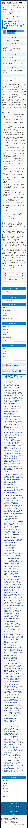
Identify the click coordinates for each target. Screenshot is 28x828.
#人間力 (15, 418)
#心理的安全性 (15, 515)
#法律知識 (6, 592)
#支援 (5, 413)
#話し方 (12, 752)
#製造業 (5, 731)
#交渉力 (16, 411)
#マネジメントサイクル (9, 419)
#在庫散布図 (20, 455)
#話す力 (9, 621)
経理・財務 (6, 326)
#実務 (19, 696)
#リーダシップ (14, 497)
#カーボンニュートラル (13, 565)
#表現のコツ (11, 560)
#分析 (21, 636)
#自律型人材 (16, 400)
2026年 (6, 783)
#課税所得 (11, 561)
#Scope (5, 565)
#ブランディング (7, 637)
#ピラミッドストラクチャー (10, 485)
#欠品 (13, 456)
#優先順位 (13, 555)
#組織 (17, 673)
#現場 (15, 765)
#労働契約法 (14, 657)
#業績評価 (6, 700)
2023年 (6, 791)
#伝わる (14, 482)
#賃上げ (5, 442)
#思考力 (11, 401)
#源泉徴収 (6, 771)
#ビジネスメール (15, 689)
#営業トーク (6, 453)
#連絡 (19, 553)
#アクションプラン (15, 579)
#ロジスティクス (17, 544)
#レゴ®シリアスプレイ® (9, 574)
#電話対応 (11, 678)
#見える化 (16, 712)
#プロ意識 (6, 762)
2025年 (6, 786)
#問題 (10, 768)
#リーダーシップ (18, 728)
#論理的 (9, 484)
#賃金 (10, 742)
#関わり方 (14, 595)
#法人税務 (16, 770)
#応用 (19, 678)
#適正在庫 (6, 455)
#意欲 (14, 481)
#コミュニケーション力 (12, 578)
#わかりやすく (7, 552)
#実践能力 (6, 568)
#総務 (5, 746)
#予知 (10, 696)
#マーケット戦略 (13, 610)
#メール (10, 663)
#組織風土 (20, 513)
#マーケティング (16, 637)
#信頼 (5, 624)
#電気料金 (15, 534)
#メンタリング (7, 726)
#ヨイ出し (14, 406)
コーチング (13, 214)
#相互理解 (15, 573)
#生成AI (16, 529)
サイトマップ (14, 814)
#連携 (14, 537)
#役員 (10, 705)
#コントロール (7, 440)
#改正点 (19, 406)
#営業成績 (19, 498)
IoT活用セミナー (8, 337)
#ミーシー (12, 450)
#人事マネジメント (15, 389)
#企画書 (18, 699)
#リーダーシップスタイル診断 (16, 426)
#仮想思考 (16, 611)
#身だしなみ (6, 479)
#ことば (18, 482)
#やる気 (11, 618)
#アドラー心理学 (7, 473)
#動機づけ (6, 587)
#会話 (13, 500)
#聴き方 (11, 739)
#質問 (19, 658)
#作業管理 (11, 707)
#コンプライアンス (8, 720)
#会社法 (15, 548)
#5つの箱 (6, 432)
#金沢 (16, 684)
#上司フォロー (12, 587)
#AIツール (13, 385)
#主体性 (18, 387)
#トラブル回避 (16, 662)
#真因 (12, 550)
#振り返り (6, 594)
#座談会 (20, 534)
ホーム (4, 5)
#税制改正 (14, 694)
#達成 (21, 481)
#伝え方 (16, 733)
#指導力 (12, 605)
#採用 (12, 607)
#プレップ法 (12, 597)
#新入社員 (17, 757)
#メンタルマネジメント (16, 511)
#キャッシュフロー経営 (9, 676)
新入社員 (6, 307)
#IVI (5, 536)
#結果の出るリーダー (8, 506)
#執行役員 (10, 548)
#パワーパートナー (17, 624)
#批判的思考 (6, 447)
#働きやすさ (6, 710)
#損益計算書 (17, 666)
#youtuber (15, 495)
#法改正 (14, 445)
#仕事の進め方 (7, 511)
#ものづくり (20, 765)
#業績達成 (19, 397)
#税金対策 (16, 561)
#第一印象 (9, 477)
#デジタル (10, 729)
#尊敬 (14, 405)
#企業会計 (16, 427)
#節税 (5, 655)
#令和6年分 (6, 513)
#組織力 (15, 447)
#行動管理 (11, 611)
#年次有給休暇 (7, 616)
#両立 (5, 384)
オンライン (7, 214)
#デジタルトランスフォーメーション (12, 723)
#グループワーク (17, 429)
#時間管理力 (6, 605)
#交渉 (13, 523)
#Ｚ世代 (12, 453)
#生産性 (19, 691)
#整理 (5, 421)
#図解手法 (18, 587)
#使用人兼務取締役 (8, 647)
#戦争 (21, 435)
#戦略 (5, 582)
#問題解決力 (18, 676)
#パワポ (5, 537)
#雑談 (5, 484)
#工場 (19, 754)
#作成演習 (16, 560)
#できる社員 (14, 691)
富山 (17, 213)
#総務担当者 (13, 681)
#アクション (14, 557)
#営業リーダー (7, 713)
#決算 (21, 626)
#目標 (17, 481)
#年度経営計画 (7, 519)
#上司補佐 (21, 707)
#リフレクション (13, 410)
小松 (5, 353)
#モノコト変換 (7, 403)
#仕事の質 (16, 506)
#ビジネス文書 (7, 691)
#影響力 (5, 595)
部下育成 (6, 216)
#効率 (5, 408)
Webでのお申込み (14, 279)
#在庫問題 (13, 563)
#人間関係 (6, 678)
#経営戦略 (6, 401)
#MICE (5, 555)
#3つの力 (15, 461)
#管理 (5, 697)
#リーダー (6, 755)
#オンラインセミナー (8, 652)
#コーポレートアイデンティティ (11, 414)
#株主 (10, 589)
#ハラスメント (17, 744)
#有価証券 (14, 458)
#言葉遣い (21, 494)
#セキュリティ (7, 645)
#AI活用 (9, 385)
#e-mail (13, 542)
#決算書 (14, 767)
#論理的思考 (6, 734)
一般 (5, 340)
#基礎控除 (6, 437)
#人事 (16, 717)
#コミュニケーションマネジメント (11, 620)
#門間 (22, 634)
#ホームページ (7, 639)
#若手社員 (6, 684)
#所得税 (5, 548)
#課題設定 (6, 602)
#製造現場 (6, 718)
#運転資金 (14, 602)
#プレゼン (16, 752)
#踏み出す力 (12, 508)
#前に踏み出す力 (7, 463)
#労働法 (21, 742)
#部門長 (19, 641)
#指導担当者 (11, 540)
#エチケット (12, 762)
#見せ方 (9, 408)
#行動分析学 (10, 624)
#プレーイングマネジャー (14, 725)
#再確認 (11, 594)
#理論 (10, 602)
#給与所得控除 (12, 437)
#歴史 (5, 490)
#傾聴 (10, 699)
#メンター (14, 705)
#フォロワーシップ (16, 536)
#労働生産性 (11, 442)
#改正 (15, 568)
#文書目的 (21, 456)
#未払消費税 (6, 505)
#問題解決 (17, 762)
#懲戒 (19, 615)
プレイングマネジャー (9, 213)
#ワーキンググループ (13, 644)
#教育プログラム (13, 668)
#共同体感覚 (20, 633)
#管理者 (9, 607)
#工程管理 (20, 705)
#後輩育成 (10, 558)
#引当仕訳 (12, 505)
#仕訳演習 (11, 626)
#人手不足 (11, 434)
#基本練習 (14, 393)
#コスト (21, 442)
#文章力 (5, 663)
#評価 (13, 697)
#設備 (19, 694)
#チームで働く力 (7, 510)
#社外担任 (6, 705)
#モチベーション (15, 726)
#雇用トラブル (7, 704)
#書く (16, 456)
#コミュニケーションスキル (16, 613)
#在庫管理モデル (13, 455)
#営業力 (16, 679)
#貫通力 (10, 595)
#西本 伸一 (6, 527)
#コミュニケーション (8, 760)
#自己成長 (6, 410)
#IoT (18, 741)
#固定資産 (20, 458)
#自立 (22, 666)
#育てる (5, 560)
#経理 (16, 702)
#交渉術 (17, 523)
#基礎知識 (6, 589)
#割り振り (16, 431)
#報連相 (14, 741)
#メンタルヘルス (7, 569)
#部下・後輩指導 (7, 487)
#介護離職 (15, 443)
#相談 (8, 555)
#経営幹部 (15, 729)
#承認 (18, 557)
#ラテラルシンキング (8, 422)
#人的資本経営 (14, 466)
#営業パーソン (14, 628)
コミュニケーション (9, 218)
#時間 (21, 620)
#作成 (8, 582)
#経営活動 (9, 413)
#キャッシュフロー (8, 747)
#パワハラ (11, 744)
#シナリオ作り (16, 558)
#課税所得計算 (7, 563)
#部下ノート (18, 419)
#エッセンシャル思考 (8, 424)
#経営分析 (11, 666)
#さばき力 (21, 411)
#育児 (8, 384)
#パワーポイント (19, 731)
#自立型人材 (6, 670)
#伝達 (5, 431)
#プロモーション (15, 639)
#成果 (15, 516)
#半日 (5, 642)
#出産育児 (6, 482)
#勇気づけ (12, 623)
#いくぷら (18, 445)
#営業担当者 (16, 571)
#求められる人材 (7, 448)
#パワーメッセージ (8, 662)
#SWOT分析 (6, 702)
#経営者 (5, 729)
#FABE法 (6, 599)
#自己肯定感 (14, 397)
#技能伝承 (6, 754)
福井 (5, 356)
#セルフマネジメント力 (15, 582)
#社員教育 (13, 736)
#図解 (10, 700)
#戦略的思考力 (7, 389)
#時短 (13, 463)
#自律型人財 (20, 516)
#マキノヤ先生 (7, 497)
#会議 (15, 749)
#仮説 (11, 573)
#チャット (21, 529)
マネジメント (13, 216)
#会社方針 (21, 581)
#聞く (12, 408)
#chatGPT (11, 529)
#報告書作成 (15, 663)
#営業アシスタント (17, 650)
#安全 (15, 754)
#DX (13, 721)
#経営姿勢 (15, 647)
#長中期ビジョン (7, 581)
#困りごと (20, 510)
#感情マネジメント (8, 481)
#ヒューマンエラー (16, 763)
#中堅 (15, 658)
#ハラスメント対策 (17, 590)
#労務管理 (6, 742)
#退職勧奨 (15, 489)
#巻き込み (14, 473)
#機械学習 (14, 696)
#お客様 (17, 500)
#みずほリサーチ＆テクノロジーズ (11, 636)
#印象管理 (15, 494)
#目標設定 (9, 697)
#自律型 (5, 644)
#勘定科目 (11, 524)
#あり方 (5, 518)
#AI (16, 608)
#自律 (19, 448)
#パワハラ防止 (7, 566)
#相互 (17, 405)
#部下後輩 (15, 513)
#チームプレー (19, 600)
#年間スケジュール (8, 503)
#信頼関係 (20, 595)
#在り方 (17, 439)
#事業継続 (9, 492)
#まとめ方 (10, 537)
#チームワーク (12, 755)
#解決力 (13, 403)
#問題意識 (13, 531)
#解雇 (17, 742)
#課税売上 (11, 460)
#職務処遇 (18, 392)
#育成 (16, 581)
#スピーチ (13, 645)
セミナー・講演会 (12, 5)
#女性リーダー (19, 697)
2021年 (6, 796)
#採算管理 (6, 768)
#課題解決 (9, 469)
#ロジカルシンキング (8, 733)
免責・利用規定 (14, 803)
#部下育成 (18, 755)
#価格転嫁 (16, 442)
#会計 (5, 694)
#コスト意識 (6, 429)
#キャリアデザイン (11, 603)
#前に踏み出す (19, 398)
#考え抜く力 (18, 508)
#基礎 (15, 678)
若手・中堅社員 (7, 310)
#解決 (17, 563)
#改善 (22, 762)
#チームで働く (12, 398)
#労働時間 (6, 671)
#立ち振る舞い (7, 658)
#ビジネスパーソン (8, 400)
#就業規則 (12, 717)
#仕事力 (18, 642)
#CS (19, 738)
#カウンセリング (7, 406)
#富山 (5, 687)
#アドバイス (18, 623)
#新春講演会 (18, 490)
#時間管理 (17, 463)
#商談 (22, 750)
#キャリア (6, 699)
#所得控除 (12, 702)
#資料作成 (6, 666)
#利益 (21, 476)
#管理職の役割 (18, 432)
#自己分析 (6, 461)
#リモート (21, 729)
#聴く (21, 500)
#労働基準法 (6, 717)
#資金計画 (12, 708)
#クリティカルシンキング (16, 421)
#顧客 (11, 650)
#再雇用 (5, 590)
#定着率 (5, 540)
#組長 (5, 498)
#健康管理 (10, 590)
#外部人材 (6, 435)
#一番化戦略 (16, 401)
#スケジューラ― (12, 464)
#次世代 (21, 400)
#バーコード (12, 539)
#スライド (6, 561)
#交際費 (21, 561)
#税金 (13, 771)
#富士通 (14, 527)
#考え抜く (6, 398)
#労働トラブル (7, 641)
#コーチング (6, 752)
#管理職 (5, 725)
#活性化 (14, 654)
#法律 (5, 721)
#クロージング (19, 683)
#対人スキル (13, 600)
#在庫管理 (19, 654)
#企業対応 (16, 384)
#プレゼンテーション (8, 715)
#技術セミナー (12, 718)
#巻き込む (17, 408)
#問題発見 (19, 584)
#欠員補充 (6, 434)
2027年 (6, 780)
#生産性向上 (6, 708)
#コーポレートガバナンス (9, 673)
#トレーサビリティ (8, 534)
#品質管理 (6, 707)
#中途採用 (6, 418)
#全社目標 (6, 476)
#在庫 (5, 765)
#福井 (12, 658)
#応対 (5, 477)
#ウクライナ (12, 435)
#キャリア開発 (7, 579)
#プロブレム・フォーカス (9, 471)
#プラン (21, 560)
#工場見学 (9, 642)
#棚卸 (10, 458)
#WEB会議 (14, 615)
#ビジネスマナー (15, 759)
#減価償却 (6, 460)
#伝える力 (13, 713)
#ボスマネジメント (8, 532)
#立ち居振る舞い (16, 477)
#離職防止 (6, 539)
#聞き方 (11, 675)
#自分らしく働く (7, 523)
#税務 (10, 771)
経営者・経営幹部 (8, 318)
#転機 (18, 385)
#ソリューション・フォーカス (10, 521)
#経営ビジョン (12, 665)
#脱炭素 (21, 563)
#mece (13, 484)
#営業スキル (6, 681)
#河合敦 (13, 490)
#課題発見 (20, 548)
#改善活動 (18, 555)
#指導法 (16, 547)
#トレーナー (6, 650)
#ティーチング (7, 736)
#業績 (21, 523)
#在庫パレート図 (7, 456)
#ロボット (6, 529)
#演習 (5, 578)
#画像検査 (6, 610)
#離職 (16, 607)
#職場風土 (11, 516)
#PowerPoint (19, 713)
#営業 (18, 750)
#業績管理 (21, 739)
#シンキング (6, 623)
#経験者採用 (17, 416)
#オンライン (14, 750)
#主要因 (9, 550)
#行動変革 (6, 411)
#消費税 (21, 770)
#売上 (11, 429)
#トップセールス (7, 500)
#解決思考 (20, 521)
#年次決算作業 (18, 505)
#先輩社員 (6, 654)
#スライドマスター (8, 544)
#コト (5, 385)
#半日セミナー (7, 466)
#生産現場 (9, 721)
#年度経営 (6, 665)
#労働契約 (16, 715)
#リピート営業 (7, 542)
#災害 (13, 492)
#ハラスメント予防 (8, 629)
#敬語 (22, 477)
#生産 (8, 765)
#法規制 (11, 502)
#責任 (19, 647)
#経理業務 (16, 626)
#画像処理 (20, 608)
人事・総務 (6, 332)
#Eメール (6, 524)
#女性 (10, 671)
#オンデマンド (18, 539)
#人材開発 (20, 686)
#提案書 (14, 699)
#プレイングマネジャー (9, 553)
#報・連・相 (6, 683)
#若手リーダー (12, 387)
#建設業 (14, 642)
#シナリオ (6, 660)
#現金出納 (6, 458)
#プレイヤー (18, 450)
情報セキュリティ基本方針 (14, 806)
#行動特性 (19, 692)
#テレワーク (12, 684)
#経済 (11, 634)
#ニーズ (19, 610)
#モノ (20, 384)
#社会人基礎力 (19, 621)
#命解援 (13, 621)
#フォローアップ (16, 592)
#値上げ (5, 443)
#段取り (16, 652)
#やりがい (6, 516)
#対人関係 (6, 508)
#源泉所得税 (6, 770)
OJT (19, 214)
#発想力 (20, 547)
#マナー (16, 686)
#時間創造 (16, 422)
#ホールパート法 (19, 597)
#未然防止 (16, 655)
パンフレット (14, 274)
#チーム (21, 712)
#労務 (5, 550)
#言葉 (11, 655)
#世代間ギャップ (18, 453)
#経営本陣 (20, 474)
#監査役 (15, 502)
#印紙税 (17, 768)
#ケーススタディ (11, 687)
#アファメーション (8, 405)
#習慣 (18, 410)
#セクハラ (6, 744)
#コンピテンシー (13, 692)
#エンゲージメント (8, 584)
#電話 (15, 738)
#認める (20, 460)
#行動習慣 (11, 411)
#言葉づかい (6, 679)
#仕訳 (5, 741)
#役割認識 (20, 586)
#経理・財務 (18, 771)
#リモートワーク (16, 569)
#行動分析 (9, 498)
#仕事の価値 (6, 395)
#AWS (17, 736)
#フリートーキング (8, 495)
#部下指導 (6, 626)
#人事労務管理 (12, 660)
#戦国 (5, 492)
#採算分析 (9, 746)
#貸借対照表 (19, 767)
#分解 (16, 526)
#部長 (12, 552)
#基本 (5, 621)
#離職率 (18, 440)
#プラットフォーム (17, 629)
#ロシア (17, 435)
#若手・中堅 (18, 687)
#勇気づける (6, 634)
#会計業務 (15, 503)
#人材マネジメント (8, 468)
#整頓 (8, 421)
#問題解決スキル (7, 615)
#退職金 (20, 616)
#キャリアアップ (15, 566)
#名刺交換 (17, 479)
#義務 (10, 649)
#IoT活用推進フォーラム (9, 608)
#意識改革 (6, 668)
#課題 (13, 768)
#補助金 (20, 495)
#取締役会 (6, 502)
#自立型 (16, 550)
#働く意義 (19, 393)
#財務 (12, 704)
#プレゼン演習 (11, 599)
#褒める (16, 460)
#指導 (13, 581)
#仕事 (11, 384)
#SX (11, 527)
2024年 (6, 788)
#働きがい (20, 497)
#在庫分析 (6, 545)
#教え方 (5, 558)
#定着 (5, 607)
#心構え (20, 652)
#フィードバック (7, 586)
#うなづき (10, 452)
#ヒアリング (13, 683)
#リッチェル (20, 527)
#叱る (19, 447)
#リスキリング (7, 531)
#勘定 (5, 603)
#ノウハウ (11, 754)
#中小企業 (6, 675)
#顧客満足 (6, 739)
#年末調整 (21, 700)
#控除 (17, 464)
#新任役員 (19, 668)
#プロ (11, 447)
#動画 (21, 637)
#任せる (12, 427)
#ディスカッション (17, 670)
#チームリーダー (7, 515)
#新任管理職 (11, 432)
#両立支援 (10, 443)
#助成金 (11, 494)
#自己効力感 (6, 427)
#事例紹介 (6, 692)
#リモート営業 (7, 628)
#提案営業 (15, 452)
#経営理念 (6, 618)
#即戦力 (11, 418)
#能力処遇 (13, 392)
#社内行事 (6, 416)
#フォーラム (19, 537)
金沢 (5, 351)
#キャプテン (6, 600)
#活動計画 (11, 568)
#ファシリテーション (8, 749)
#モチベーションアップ (9, 757)
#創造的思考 (6, 450)
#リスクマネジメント (18, 720)
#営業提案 (6, 611)
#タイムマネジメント (15, 710)
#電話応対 (9, 741)
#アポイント (15, 649)
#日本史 (9, 490)
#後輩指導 (15, 747)
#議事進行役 (6, 613)
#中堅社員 (11, 728)
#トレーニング (7, 557)
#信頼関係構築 (17, 540)
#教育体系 (11, 738)
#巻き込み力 (15, 586)
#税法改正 (9, 694)
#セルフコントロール (8, 686)
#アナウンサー (10, 431)
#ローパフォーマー (8, 489)
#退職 (13, 742)
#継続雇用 (20, 468)
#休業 (10, 592)
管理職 (21, 213)
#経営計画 (15, 739)
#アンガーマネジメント (14, 545)
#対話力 (15, 584)
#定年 (18, 589)
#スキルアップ (7, 657)
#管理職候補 (16, 618)
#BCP (17, 492)
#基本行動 (16, 760)
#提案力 (12, 679)
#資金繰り (9, 767)
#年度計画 (21, 663)
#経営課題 (15, 474)
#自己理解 (18, 603)
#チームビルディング (8, 576)
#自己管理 (6, 426)
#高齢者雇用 (16, 390)
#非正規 (14, 589)
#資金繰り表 (20, 602)
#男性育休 (13, 440)
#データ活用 (14, 641)
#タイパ (5, 464)
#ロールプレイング (8, 571)
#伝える (14, 498)
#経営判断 (14, 746)
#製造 (11, 765)
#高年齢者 (15, 468)
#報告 (16, 553)
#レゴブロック (17, 576)
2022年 (6, 794)
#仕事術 (5, 452)
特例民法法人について (14, 811)
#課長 (22, 605)
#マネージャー (7, 689)
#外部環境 (15, 518)
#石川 (11, 631)
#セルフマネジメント (8, 712)
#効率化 (16, 707)
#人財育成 (18, 665)
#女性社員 (6, 728)
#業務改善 (9, 763)
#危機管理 (18, 681)
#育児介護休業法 (7, 445)
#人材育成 (6, 738)
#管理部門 (11, 416)
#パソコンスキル (14, 734)
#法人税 (12, 770)
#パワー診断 (15, 448)
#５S (5, 763)
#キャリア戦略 (7, 397)
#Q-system (8, 536)
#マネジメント (7, 759)
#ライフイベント (19, 395)
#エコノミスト (16, 634)
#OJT (21, 752)
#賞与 (16, 616)
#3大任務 (20, 489)
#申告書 (21, 464)
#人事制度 (14, 671)
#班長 (10, 654)
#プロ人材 (16, 434)
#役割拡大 (6, 387)
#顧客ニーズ (15, 510)
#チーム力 (6, 547)
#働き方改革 (18, 708)
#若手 (8, 655)
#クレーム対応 (16, 532)
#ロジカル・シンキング (9, 526)
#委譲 (21, 431)
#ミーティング (7, 750)
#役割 (11, 670)
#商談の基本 (16, 675)
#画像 (21, 741)
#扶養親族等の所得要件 (9, 439)
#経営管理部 (15, 700)
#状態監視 (6, 696)
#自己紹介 (6, 597)
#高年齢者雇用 (7, 392)
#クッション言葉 (7, 393)
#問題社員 (14, 487)
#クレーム (6, 649)
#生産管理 (21, 717)
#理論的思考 (6, 573)
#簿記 (5, 767)
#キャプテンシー (19, 599)
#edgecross (6, 631)
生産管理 (6, 329)
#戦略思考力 (17, 605)
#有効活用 (16, 424)
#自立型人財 (16, 594)
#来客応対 (12, 479)
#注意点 (13, 616)
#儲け (10, 476)
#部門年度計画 (15, 476)
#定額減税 (6, 494)
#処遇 (5, 469)
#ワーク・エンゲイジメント (10, 633)
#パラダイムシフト (8, 390)
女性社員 (6, 313)
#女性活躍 (11, 547)
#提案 (20, 649)
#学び (11, 513)
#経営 (13, 731)
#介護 (10, 482)
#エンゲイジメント (8, 474)
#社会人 (11, 461)
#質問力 (21, 594)
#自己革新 (10, 518)
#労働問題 (16, 704)
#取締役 (10, 731)
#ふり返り (12, 395)
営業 (5, 334)
